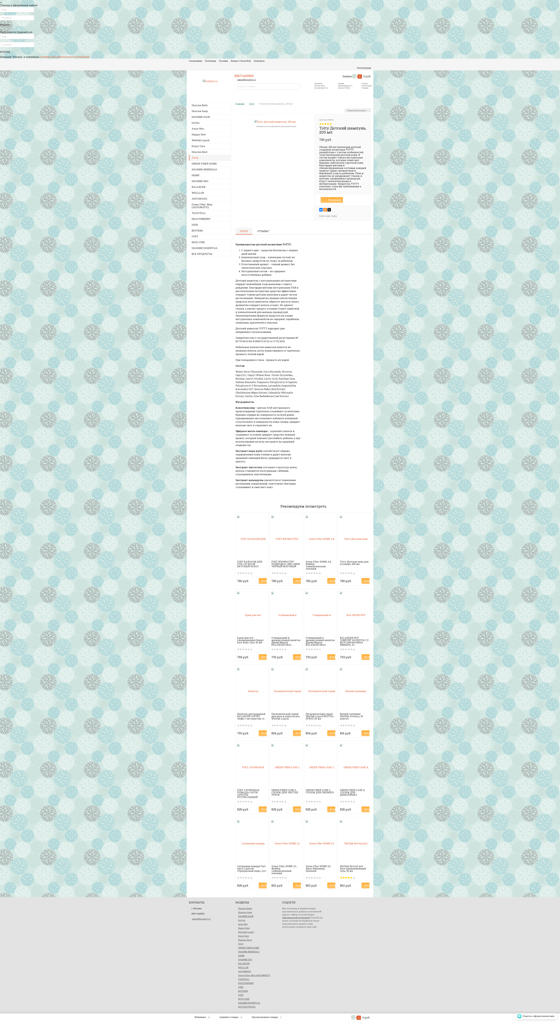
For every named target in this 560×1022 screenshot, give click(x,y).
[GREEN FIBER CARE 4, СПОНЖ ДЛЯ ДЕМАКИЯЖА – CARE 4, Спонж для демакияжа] (355, 765)
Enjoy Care (198, 146)
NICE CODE (198, 242)
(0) (251, 573)
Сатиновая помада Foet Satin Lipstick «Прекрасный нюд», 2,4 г (252, 868)
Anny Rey (198, 128)
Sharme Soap (200, 111)
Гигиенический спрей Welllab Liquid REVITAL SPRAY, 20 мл (320, 716)
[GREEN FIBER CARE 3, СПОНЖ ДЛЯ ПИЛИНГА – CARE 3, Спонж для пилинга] (320, 765)
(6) (353, 878)
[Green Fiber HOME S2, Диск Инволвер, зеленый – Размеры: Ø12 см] (320, 841)
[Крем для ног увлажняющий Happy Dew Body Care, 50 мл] (252, 613)
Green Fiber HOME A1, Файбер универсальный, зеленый (284, 870)
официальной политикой (296, 917)
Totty (195, 157)
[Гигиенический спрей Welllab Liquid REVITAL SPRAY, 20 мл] (320, 689)
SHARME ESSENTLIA (205, 248)
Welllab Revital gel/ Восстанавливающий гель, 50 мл (353, 868)
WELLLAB (198, 192)
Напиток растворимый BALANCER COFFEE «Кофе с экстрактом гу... (251, 716)
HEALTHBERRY (201, 219)
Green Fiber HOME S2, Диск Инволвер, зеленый (318, 868)
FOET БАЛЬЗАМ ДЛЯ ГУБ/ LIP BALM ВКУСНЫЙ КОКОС (249, 564)
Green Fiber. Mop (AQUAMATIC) (202, 206)
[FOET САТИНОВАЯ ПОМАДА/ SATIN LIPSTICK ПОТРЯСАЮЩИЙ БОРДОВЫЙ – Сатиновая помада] (252, 765)
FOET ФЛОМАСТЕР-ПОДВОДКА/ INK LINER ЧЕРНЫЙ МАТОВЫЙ (285, 564)
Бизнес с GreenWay (241, 61)
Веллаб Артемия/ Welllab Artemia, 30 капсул (351, 716)
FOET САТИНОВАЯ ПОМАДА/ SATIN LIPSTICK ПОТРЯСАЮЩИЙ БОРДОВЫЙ (248, 794)
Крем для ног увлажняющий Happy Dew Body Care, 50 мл (250, 640)
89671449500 (244, 76)
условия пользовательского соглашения (65, 56)
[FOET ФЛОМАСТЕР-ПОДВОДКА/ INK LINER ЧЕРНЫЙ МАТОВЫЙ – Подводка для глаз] (286, 537)
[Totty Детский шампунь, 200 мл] (275, 121)
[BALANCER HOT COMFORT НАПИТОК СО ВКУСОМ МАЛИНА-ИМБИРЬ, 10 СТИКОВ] (355, 613)
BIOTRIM (197, 230)
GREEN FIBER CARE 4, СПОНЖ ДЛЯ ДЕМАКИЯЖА (352, 792)
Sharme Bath (200, 105)
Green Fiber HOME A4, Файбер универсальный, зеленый (318, 565)
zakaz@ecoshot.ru (246, 79)
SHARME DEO (200, 181)
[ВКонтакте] (321, 209)
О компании (195, 61)
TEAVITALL (199, 213)
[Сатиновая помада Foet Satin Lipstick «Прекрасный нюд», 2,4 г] (252, 841)
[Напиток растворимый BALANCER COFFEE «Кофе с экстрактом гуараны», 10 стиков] (252, 689)
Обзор (244, 231)
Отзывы (263, 231)
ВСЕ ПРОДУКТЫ (202, 254)
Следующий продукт (357, 110)
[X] (329, 209)
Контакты (259, 61)
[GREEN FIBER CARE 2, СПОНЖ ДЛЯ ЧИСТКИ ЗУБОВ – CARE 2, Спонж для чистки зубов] (286, 765)
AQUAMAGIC (199, 198)
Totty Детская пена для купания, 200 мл (354, 562)
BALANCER (198, 187)
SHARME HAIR (201, 117)
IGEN (195, 224)
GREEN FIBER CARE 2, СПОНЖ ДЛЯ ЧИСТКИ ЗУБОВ (284, 792)
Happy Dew (199, 134)
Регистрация (364, 68)
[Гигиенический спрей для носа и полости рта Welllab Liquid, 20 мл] (286, 689)
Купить (264, 580)
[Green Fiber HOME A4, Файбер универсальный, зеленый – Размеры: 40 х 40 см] (320, 537)
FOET (195, 236)
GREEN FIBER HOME (204, 163)
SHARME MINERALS (204, 169)
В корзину (334, 200)
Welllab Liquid (200, 140)
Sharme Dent (200, 152)
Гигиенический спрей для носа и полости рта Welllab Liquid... (285, 716)
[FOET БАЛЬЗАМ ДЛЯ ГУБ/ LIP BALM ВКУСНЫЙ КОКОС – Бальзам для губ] (252, 537)
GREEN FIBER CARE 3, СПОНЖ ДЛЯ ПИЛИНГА (320, 791)
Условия (223, 61)
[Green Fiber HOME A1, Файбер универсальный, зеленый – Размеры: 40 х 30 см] (286, 841)
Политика (210, 61)
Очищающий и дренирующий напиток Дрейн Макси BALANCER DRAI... (285, 641)
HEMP (195, 175)
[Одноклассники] (325, 209)
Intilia (195, 122)
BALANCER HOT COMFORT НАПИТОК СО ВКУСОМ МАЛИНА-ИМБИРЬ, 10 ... (354, 641)
